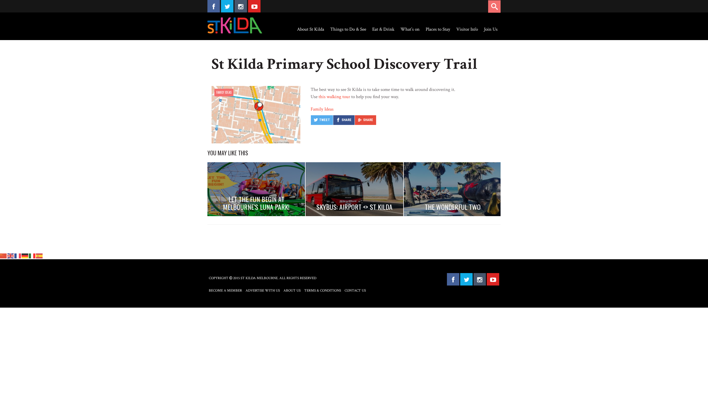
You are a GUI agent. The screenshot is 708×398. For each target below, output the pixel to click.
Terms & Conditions (322, 290)
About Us (292, 290)
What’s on (410, 29)
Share (347, 120)
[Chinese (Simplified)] (3, 256)
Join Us (491, 29)
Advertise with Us (263, 290)
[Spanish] (39, 256)
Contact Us (355, 290)
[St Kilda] (234, 25)
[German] (25, 256)
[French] (18, 256)
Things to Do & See (348, 29)
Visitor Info (467, 29)
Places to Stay (438, 29)
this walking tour (334, 97)
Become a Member (225, 290)
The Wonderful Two (453, 207)
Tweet (324, 120)
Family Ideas (223, 92)
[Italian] (32, 256)
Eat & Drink (383, 29)
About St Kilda (310, 29)
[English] (10, 256)
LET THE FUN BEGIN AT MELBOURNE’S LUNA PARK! (256, 203)
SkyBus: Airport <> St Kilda (354, 207)
